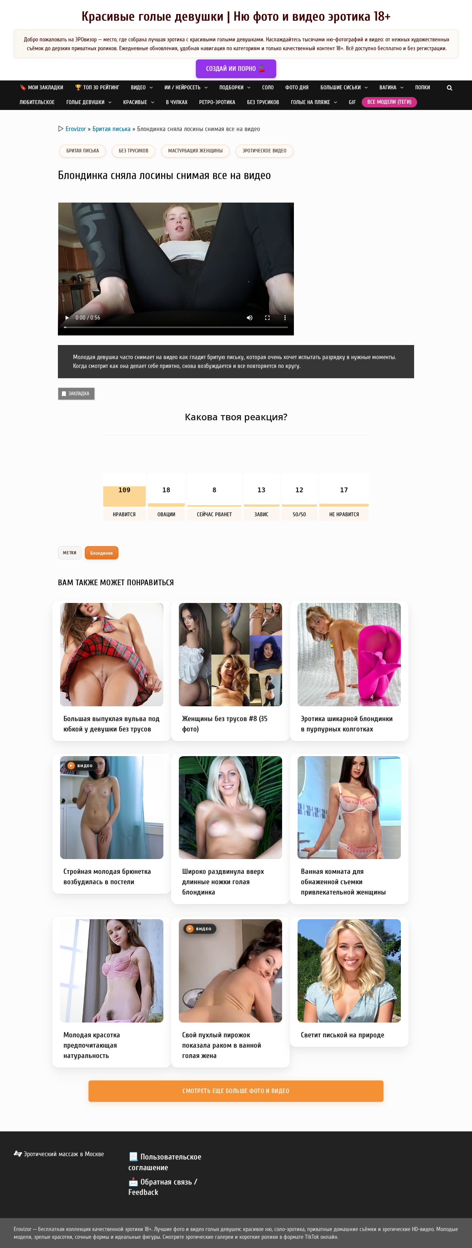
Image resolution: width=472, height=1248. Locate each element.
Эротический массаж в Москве (63, 1154)
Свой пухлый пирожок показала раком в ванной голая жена (221, 1045)
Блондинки (101, 553)
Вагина (387, 88)
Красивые (135, 102)
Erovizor (76, 129)
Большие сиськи (340, 88)
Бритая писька (112, 129)
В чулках (176, 102)
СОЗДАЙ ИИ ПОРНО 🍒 (236, 69)
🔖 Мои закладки (41, 88)
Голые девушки (85, 102)
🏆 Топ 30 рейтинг (97, 88)
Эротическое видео (265, 151)
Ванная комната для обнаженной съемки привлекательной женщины (343, 881)
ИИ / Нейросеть (182, 88)
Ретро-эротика (217, 102)
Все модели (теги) (389, 102)
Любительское (37, 102)
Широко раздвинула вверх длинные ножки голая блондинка (223, 881)
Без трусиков (263, 102)
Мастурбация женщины (195, 151)
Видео (138, 88)
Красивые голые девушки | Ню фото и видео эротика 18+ (236, 16)
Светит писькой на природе (342, 1035)
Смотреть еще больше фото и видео (236, 1090)
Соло (268, 88)
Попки (422, 88)
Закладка (79, 393)
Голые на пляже (310, 102)
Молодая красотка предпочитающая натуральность (91, 1045)
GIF (352, 102)
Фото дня (297, 88)
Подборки (231, 88)
